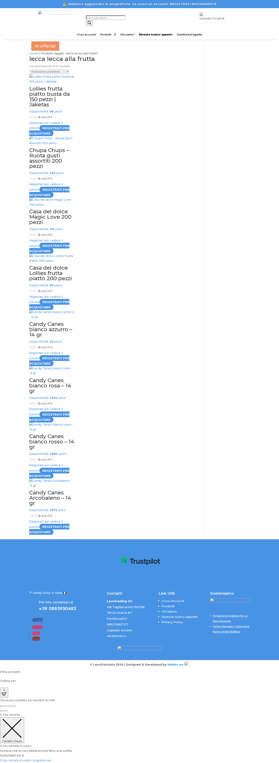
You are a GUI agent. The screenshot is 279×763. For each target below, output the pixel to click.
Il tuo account (86, 34)
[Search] (89, 23)
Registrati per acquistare (49, 130)
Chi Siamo (169, 611)
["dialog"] (139, 737)
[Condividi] (9, 706)
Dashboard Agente (189, 34)
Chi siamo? (127, 34)
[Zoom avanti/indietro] (1, 706)
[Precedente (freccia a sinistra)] (1, 710)
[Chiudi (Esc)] (14, 706)
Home (33, 53)
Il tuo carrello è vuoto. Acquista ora (25, 760)
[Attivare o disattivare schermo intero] (5, 706)
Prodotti (106, 34)
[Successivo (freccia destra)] (5, 710)
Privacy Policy (172, 622)
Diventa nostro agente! (180, 617)
